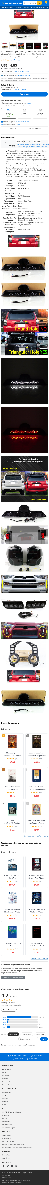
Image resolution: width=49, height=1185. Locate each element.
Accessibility (6, 1121)
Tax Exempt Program (8, 1128)
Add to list (13, 128)
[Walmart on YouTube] (11, 1166)
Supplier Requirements (9, 1085)
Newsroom (5, 1075)
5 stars (4, 1017)
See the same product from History (36, 836)
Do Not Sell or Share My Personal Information (17, 1147)
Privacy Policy (6, 1138)
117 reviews (16, 60)
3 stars (4, 1022)
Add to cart (24, 94)
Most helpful (40, 1034)
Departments (9, 7)
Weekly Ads (33, 1059)
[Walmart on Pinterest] (16, 1166)
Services (18, 7)
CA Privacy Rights (8, 1141)
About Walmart (7, 1069)
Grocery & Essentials (38, 7)
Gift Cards (5, 1105)
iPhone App (6, 1155)
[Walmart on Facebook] (3, 1166)
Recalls (4, 1118)
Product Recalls (7, 1125)
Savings (26, 7)
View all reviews (8, 1010)
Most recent (13, 1034)
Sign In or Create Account (18, 1056)
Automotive (20, 145)
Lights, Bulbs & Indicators (32, 145)
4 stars (3, 1020)
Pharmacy (5, 1115)
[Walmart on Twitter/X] (7, 1166)
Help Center (37, 1056)
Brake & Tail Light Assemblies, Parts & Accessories (33, 147)
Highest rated (26, 1034)
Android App (6, 1158)
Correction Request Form (13, 977)
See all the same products (39, 959)
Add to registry (36, 128)
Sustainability (6, 1082)
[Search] (39, 3)
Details (18, 124)
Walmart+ (5, 1102)
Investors (5, 1079)
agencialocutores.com (23, 75)
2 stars (4, 1025)
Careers (4, 1072)
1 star (4, 1027)
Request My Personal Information (13, 1144)
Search (44, 1039)
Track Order (19, 1059)
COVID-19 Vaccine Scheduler (11, 1112)
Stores (4, 1095)
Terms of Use (6, 1135)
